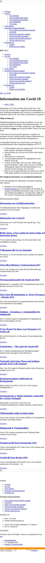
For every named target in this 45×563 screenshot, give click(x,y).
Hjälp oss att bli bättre (17, 47)
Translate (34, 550)
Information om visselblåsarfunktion (17, 203)
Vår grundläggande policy (18, 18)
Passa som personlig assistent (19, 34)
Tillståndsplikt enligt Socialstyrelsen (17, 413)
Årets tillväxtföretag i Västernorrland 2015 (20, 265)
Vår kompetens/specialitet (18, 20)
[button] (22, 50)
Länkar (11, 44)
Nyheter (7, 12)
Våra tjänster (9, 26)
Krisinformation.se (12, 189)
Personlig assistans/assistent (15, 28)
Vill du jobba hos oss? (17, 40)
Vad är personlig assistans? (19, 36)
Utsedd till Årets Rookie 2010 (14, 457)
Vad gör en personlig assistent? (20, 38)
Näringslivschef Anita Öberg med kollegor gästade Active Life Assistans (20, 362)
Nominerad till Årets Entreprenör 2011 (18, 443)
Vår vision (13, 24)
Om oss (7, 14)
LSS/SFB (12, 32)
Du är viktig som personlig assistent (22, 30)
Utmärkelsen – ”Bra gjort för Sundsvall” (19, 346)
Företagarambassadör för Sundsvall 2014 (19, 280)
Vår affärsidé (14, 16)
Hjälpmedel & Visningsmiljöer (14, 428)
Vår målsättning (15, 22)
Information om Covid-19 (12, 218)
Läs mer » (3, 214)
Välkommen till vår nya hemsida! (16, 250)
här (1, 536)
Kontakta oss (9, 42)
